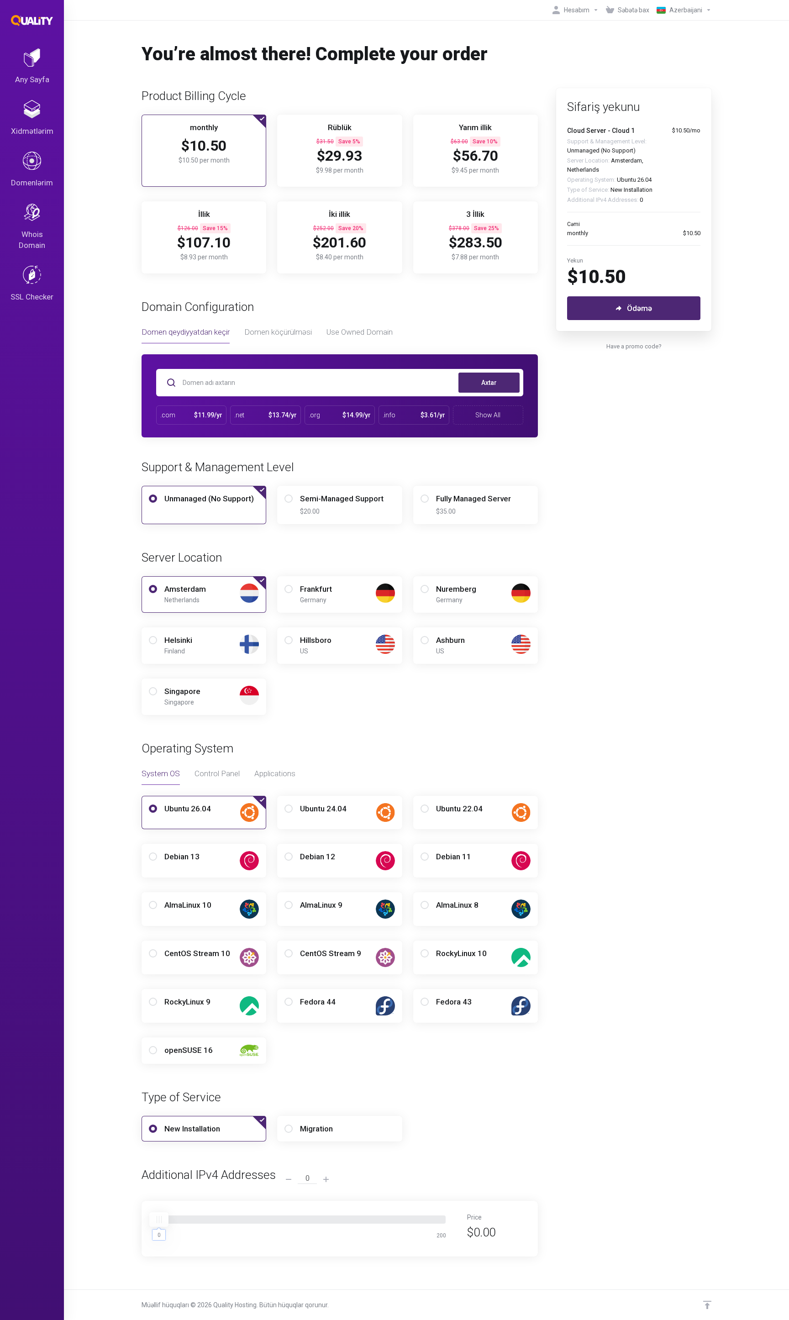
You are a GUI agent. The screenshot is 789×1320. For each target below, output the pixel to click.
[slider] (158, 1219)
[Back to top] (707, 1305)
